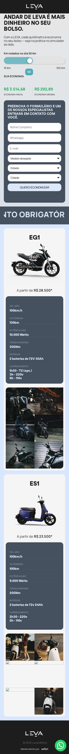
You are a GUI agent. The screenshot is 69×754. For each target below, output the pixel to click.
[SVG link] (44, 749)
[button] (60, 745)
